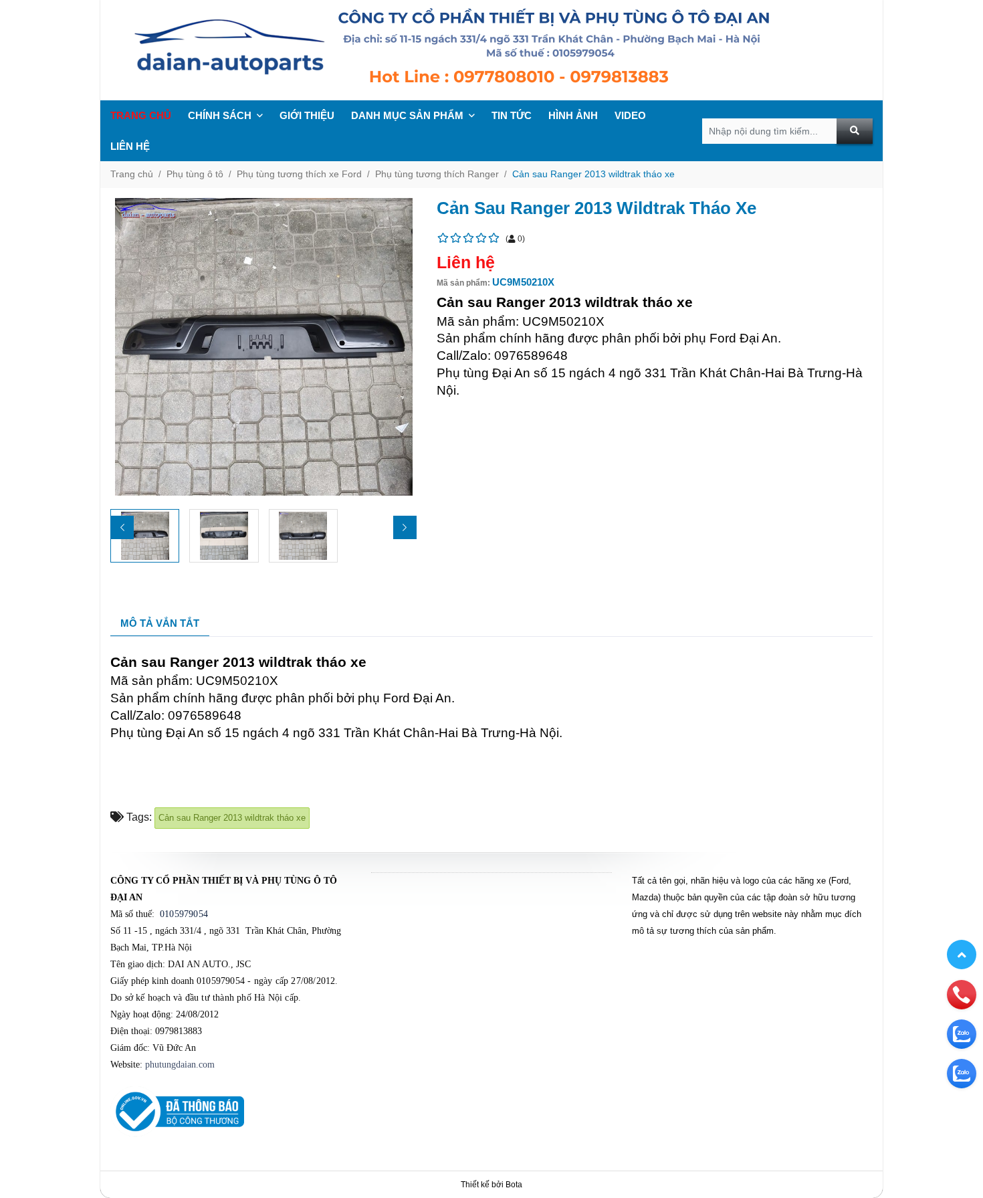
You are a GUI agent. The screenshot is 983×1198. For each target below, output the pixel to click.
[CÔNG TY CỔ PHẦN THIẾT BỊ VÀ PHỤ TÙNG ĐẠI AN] (491, 50)
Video (630, 115)
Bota (514, 1184)
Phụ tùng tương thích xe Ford (299, 174)
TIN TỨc (512, 115)
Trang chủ (140, 115)
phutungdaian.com (180, 1065)
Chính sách (219, 115)
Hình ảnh (573, 115)
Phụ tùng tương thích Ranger (437, 174)
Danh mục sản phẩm (407, 115)
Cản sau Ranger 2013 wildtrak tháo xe (593, 174)
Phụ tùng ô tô (195, 174)
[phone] (961, 994)
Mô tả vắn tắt (159, 623)
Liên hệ (130, 146)
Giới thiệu (307, 115)
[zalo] (961, 1033)
